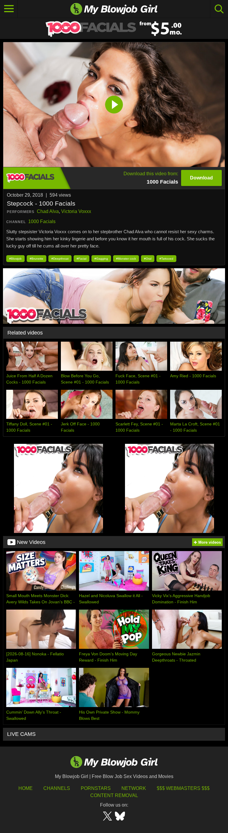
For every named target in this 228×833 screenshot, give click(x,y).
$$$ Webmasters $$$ (183, 788)
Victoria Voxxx (76, 211)
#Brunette (36, 258)
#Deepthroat (60, 258)
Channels (56, 788)
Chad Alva (48, 211)
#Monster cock (126, 258)
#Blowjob (15, 258)
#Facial (81, 258)
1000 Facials (42, 221)
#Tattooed (166, 258)
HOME (25, 788)
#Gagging (101, 258)
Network (133, 788)
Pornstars (96, 788)
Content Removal (114, 795)
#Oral (147, 258)
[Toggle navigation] (9, 9)
